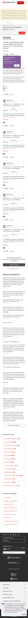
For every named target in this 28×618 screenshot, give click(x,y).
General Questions (10, 448)
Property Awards (14, 563)
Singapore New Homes (8, 597)
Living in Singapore (10, 468)
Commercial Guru (14, 558)
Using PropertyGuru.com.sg (12, 485)
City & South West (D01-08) (10, 511)
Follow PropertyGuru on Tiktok (19, 534)
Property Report (14, 574)
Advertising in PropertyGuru (12, 438)
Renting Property (9, 482)
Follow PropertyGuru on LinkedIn (15, 535)
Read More (5, 119)
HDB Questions (7, 37)
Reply (12, 94)
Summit (14, 569)
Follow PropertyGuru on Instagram (11, 535)
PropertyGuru (6, 584)
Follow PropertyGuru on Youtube (13, 535)
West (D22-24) (7, 517)
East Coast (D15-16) (9, 504)
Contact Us (6, 540)
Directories (5, 588)
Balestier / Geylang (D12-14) (10, 501)
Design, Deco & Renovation (11, 445)
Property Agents (9, 472)
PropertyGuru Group (8, 538)
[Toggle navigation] (25, 2)
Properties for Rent (7, 594)
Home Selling (9, 462)
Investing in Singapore (11, 465)
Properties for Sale (7, 591)
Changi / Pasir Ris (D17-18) (10, 514)
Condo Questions (10, 442)
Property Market (9, 479)
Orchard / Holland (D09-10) (10, 524)
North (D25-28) (7, 497)
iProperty (14, 579)
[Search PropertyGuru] (24, 552)
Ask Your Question (14, 264)
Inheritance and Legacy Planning (13, 475)
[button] (23, 538)
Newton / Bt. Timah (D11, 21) (11, 507)
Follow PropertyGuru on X (17, 534)
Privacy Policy (7, 608)
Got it (17, 65)
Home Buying (9, 455)
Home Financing (9, 458)
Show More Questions (14, 425)
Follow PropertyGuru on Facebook (8, 535)
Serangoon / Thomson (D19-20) (11, 521)
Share (12, 54)
